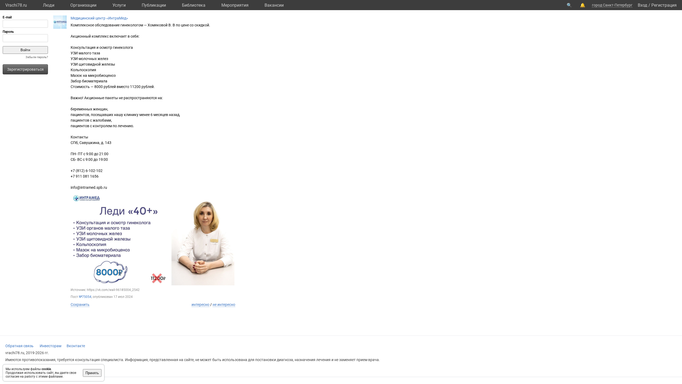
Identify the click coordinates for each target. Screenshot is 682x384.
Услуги (119, 5)
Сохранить (80, 304)
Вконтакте (76, 346)
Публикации (154, 5)
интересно (200, 304)
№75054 (85, 297)
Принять (92, 373)
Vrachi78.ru (16, 5)
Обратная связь (19, 346)
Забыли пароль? (37, 57)
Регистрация (664, 5)
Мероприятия (235, 5)
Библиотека (193, 5)
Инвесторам (50, 346)
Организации (83, 5)
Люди (48, 5)
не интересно (224, 304)
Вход (642, 5)
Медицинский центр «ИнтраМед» (99, 18)
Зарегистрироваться (25, 69)
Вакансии (274, 5)
